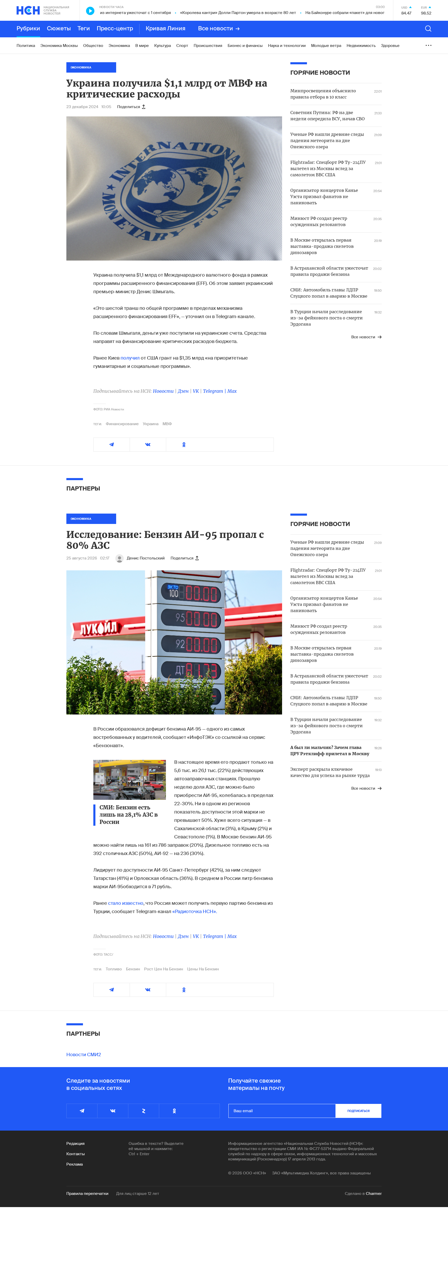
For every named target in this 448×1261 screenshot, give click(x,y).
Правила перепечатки (87, 1193)
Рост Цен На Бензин (163, 969)
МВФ (167, 423)
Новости (163, 391)
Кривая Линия (165, 28)
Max (232, 391)
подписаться (358, 1111)
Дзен (183, 391)
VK (196, 391)
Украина (150, 423)
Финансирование (122, 423)
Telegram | (215, 391)
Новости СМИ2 (83, 1055)
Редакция (75, 1143)
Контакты (75, 1154)
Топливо (114, 969)
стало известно (125, 903)
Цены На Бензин (203, 969)
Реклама (74, 1164)
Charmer (374, 1193)
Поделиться (128, 106)
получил (130, 358)
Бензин (133, 969)
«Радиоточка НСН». (194, 911)
